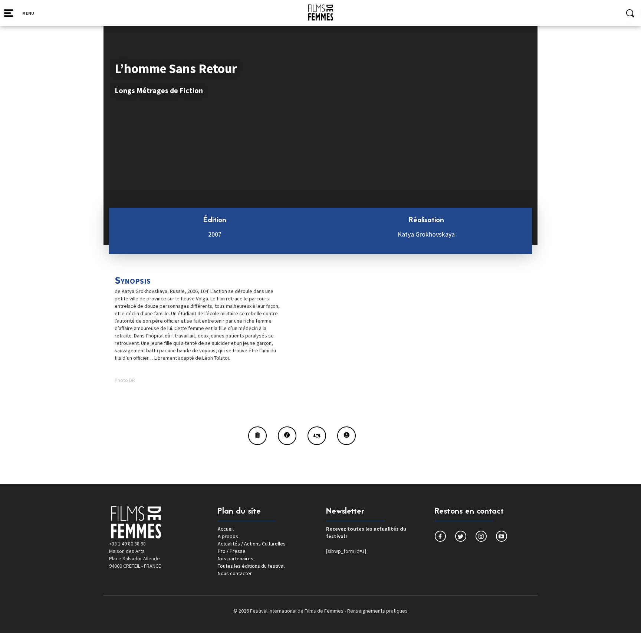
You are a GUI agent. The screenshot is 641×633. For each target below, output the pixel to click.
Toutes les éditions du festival (251, 566)
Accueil (226, 528)
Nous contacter (235, 573)
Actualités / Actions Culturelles (252, 543)
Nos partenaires (235, 558)
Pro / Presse (232, 551)
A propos (228, 536)
